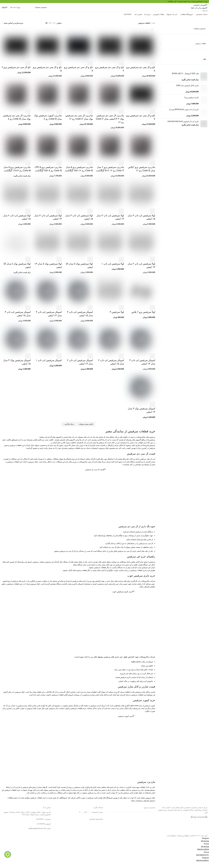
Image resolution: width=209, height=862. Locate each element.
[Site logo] (198, 7)
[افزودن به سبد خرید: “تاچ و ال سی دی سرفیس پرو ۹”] (121, 63)
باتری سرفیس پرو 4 (191, 97)
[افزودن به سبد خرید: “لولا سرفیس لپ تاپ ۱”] (121, 259)
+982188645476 (202, 855)
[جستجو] (24, 7)
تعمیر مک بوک (150, 825)
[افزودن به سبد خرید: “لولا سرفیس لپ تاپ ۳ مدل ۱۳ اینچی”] (59, 211)
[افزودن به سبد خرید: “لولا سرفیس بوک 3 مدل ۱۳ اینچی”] (59, 259)
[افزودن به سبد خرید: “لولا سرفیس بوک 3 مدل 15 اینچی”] (90, 259)
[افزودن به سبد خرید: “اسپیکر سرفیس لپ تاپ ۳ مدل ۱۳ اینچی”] (152, 356)
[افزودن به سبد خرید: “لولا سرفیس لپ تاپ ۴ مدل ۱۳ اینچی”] (121, 211)
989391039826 (203, 849)
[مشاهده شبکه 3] (28, 23)
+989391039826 (202, 861)
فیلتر (204, 59)
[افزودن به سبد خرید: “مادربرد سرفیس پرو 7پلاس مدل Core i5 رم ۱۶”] (152, 162)
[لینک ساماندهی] (200, 817)
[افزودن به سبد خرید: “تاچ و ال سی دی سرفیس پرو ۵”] (59, 63)
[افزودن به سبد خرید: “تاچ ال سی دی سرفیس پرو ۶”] (28, 63)
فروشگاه (152, 829)
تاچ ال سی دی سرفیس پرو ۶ (16, 67)
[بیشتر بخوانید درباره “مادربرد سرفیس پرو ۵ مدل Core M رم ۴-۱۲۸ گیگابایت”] (28, 162)
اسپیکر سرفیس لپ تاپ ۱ (49, 360)
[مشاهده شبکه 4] (36, 23)
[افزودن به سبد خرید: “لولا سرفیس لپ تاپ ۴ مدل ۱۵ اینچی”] (152, 211)
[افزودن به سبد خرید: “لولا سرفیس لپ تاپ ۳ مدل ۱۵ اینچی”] (90, 211)
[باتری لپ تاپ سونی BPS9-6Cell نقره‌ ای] (203, 112)
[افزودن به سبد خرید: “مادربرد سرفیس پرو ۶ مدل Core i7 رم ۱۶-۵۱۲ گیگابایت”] (121, 162)
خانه (153, 23)
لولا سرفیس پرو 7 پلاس (143, 312)
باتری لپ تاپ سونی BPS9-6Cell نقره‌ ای (184, 109)
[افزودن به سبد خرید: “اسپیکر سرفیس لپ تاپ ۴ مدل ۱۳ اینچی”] (59, 307)
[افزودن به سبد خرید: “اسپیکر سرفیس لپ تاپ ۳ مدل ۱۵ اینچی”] (28, 307)
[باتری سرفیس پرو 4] (203, 100)
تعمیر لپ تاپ (150, 821)
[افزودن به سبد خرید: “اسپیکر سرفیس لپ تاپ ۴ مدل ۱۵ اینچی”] (90, 307)
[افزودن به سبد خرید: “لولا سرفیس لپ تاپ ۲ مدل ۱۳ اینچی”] (152, 259)
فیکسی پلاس (150, 833)
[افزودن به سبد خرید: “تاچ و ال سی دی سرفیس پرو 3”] (90, 63)
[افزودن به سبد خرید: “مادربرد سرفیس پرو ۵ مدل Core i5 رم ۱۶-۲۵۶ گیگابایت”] (90, 162)
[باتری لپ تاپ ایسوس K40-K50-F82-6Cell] (203, 123)
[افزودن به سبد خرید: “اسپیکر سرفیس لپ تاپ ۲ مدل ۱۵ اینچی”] (121, 356)
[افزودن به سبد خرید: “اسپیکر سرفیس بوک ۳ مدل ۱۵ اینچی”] (28, 356)
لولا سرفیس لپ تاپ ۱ (113, 263)
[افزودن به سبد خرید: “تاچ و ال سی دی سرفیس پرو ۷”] (152, 111)
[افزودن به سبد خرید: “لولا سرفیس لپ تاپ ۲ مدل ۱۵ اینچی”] (28, 211)
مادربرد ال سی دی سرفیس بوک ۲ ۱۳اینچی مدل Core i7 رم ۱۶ (110, 119)
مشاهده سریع (146, 63)
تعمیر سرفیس (150, 817)
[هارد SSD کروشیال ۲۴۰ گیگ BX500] (203, 76)
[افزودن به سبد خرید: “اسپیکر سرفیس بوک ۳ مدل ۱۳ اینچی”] (152, 404)
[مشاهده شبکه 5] (32, 23)
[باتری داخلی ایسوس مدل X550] (203, 88)
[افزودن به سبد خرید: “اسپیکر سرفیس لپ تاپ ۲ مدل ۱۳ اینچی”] (90, 356)
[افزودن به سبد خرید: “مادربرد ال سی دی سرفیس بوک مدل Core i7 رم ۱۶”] (90, 111)
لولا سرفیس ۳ (117, 312)
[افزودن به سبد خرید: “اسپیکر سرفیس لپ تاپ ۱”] (59, 356)
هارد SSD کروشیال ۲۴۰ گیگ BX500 (185, 73)
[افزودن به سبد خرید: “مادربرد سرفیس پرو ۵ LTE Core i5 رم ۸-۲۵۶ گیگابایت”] (59, 162)
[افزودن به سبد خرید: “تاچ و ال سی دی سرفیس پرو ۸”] (152, 63)
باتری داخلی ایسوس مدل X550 (187, 85)
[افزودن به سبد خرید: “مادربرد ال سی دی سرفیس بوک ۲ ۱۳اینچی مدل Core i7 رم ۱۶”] (121, 111)
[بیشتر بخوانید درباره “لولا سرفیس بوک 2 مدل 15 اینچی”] (28, 259)
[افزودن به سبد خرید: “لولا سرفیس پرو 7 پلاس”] (152, 307)
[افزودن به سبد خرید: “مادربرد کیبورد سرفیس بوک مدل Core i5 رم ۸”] (59, 111)
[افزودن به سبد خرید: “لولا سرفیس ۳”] (121, 307)
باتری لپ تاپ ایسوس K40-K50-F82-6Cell (183, 121)
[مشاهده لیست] (40, 23)
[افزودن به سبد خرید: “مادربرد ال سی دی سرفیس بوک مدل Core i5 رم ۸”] (28, 111)
